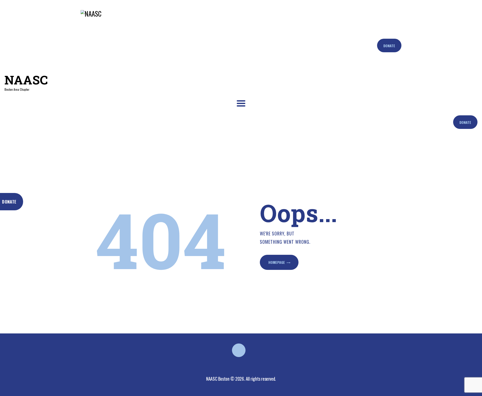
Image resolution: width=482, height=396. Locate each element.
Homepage (276, 262)
